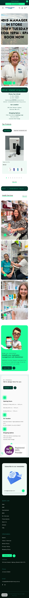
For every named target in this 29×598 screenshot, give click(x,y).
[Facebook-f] (2, 584)
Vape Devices (7, 130)
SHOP (3, 507)
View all (24, 196)
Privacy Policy (6, 546)
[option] (14, 156)
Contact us (7, 555)
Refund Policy (5, 543)
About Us (4, 522)
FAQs (3, 527)
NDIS (5, 224)
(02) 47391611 (15, 96)
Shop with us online (8, 77)
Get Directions (15, 4)
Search (3, 537)
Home (3, 504)
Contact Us (8, 387)
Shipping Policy (6, 549)
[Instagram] (4, 584)
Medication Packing (10, 306)
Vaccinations (8, 266)
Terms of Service (6, 540)
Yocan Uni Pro (6, 162)
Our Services (5, 516)
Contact (4, 525)
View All (14, 181)
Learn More (7, 368)
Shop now (7, 83)
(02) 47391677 (15, 98)
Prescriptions (5, 519)
